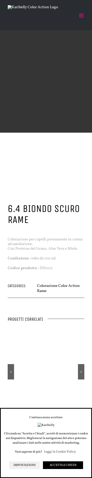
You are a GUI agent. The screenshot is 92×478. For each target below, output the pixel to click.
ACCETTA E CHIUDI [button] (63, 465)
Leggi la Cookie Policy (60, 452)
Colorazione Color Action (58, 286)
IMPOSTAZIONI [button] (25, 465)
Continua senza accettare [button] (46, 417)
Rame (42, 291)
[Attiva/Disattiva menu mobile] (81, 15)
